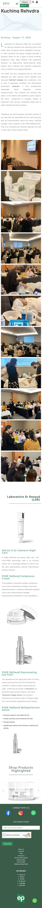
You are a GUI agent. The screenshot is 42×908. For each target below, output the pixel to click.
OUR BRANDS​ (21, 871)
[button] (17, 3)
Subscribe (7, 844)
